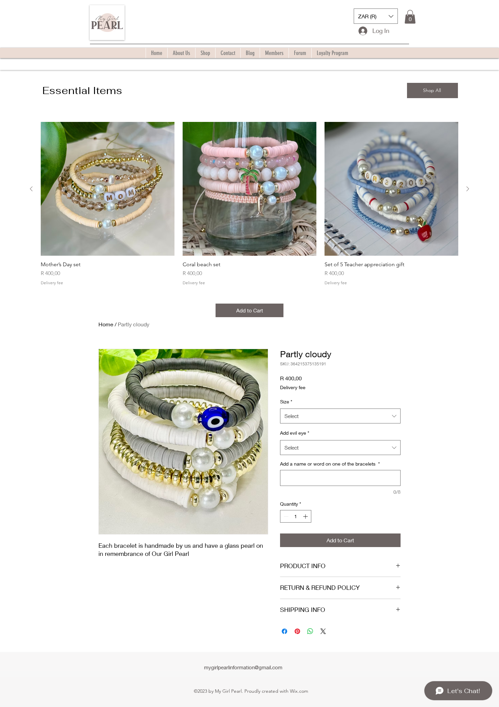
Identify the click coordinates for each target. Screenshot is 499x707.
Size (286, 401)
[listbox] (376, 16)
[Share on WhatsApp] (310, 631)
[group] (249, 203)
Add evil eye (294, 433)
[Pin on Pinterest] (297, 631)
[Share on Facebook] (284, 631)
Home (105, 324)
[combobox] (340, 416)
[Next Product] (468, 189)
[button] (376, 16)
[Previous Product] (31, 189)
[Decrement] (285, 516)
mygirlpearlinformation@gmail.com (243, 667)
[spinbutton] (296, 516)
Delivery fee (52, 282)
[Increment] (306, 516)
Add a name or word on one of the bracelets (330, 464)
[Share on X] (323, 631)
